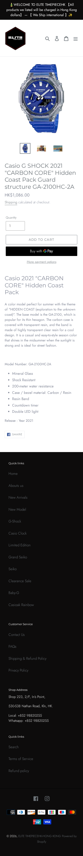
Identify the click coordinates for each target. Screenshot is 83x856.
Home (13, 473)
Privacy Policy (18, 670)
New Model (17, 509)
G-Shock (15, 521)
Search (14, 746)
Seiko (13, 568)
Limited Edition (20, 545)
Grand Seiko (18, 557)
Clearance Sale (20, 580)
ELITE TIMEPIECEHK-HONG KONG (39, 836)
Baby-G (14, 592)
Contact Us (17, 634)
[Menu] (75, 38)
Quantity (11, 217)
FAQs (12, 646)
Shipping (11, 202)
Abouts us (16, 485)
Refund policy (19, 770)
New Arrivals (18, 497)
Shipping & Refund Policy (27, 658)
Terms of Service (21, 758)
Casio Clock (18, 533)
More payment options (41, 261)
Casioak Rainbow (21, 604)
